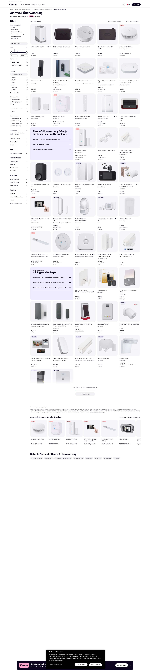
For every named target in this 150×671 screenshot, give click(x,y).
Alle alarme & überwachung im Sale (130, 417)
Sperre (13, 27)
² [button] (128, 364)
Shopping (34, 4)
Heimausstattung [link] (36, 9)
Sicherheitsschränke (16, 32)
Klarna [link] (11, 9)
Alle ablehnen (81, 664)
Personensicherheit (16, 36)
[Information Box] (41, 21)
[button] (128, 4)
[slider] (11, 52)
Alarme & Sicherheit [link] (47, 9)
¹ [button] (57, 89)
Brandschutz (14, 29)
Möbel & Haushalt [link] (25, 9)
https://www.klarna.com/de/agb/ (97, 412)
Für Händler (19, 1)
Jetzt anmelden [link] (121, 665)
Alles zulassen (95, 664)
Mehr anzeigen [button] (85, 394)
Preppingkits (14, 38)
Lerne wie (37, 16)
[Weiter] (137, 432)
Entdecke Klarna (25, 4)
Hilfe (43, 4)
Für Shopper (12, 1)
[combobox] (115, 21)
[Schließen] (103, 651)
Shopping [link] (17, 9)
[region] (75, 659)
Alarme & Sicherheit (15, 25)
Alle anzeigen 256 (14, 92)
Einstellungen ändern (55, 665)
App (39, 4)
